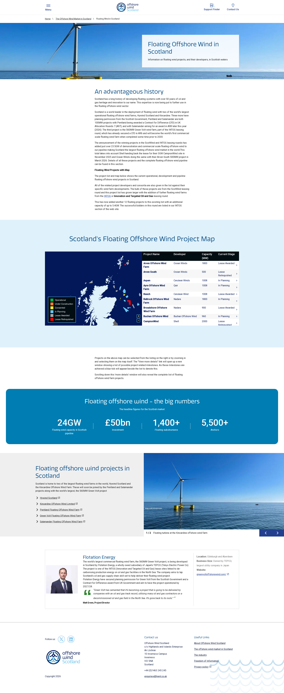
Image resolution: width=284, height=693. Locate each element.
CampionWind (151, 321)
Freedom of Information (206, 661)
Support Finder (212, 9)
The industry (200, 655)
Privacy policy (201, 666)
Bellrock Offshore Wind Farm (156, 301)
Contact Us (233, 9)
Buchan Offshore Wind (155, 316)
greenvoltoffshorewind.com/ (211, 574)
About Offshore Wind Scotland (209, 643)
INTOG (107, 196)
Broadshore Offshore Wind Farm (155, 309)
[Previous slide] (265, 533)
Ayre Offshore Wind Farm (154, 287)
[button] (138, 316)
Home (48, 19)
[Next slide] (277, 533)
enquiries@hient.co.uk (155, 676)
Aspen (146, 280)
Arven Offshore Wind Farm (154, 265)
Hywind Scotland (48, 498)
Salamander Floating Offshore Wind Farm (61, 521)
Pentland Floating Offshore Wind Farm (59, 509)
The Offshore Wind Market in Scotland (73, 19)
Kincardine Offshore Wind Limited (57, 503)
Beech (146, 294)
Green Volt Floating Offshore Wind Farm (60, 515)
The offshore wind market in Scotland (213, 649)
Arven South (150, 271)
